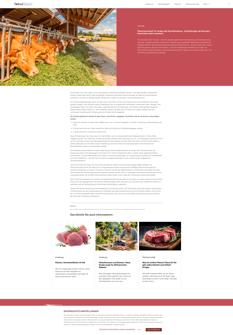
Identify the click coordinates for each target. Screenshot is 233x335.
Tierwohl (177, 4)
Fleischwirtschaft (192, 4)
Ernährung (149, 4)
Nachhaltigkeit (163, 4)
